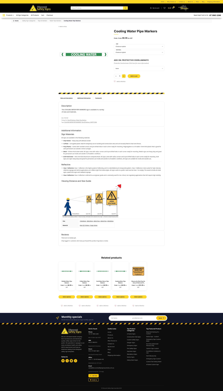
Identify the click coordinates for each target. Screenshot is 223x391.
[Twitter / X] (67, 360)
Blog (109, 352)
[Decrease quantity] (116, 76)
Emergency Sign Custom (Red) (153, 340)
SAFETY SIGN (93, 122)
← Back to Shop (63, 26)
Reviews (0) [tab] (98, 98)
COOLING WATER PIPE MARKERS (72, 122)
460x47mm (103, 221)
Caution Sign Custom (152, 348)
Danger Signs (131, 342)
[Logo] (4, 15)
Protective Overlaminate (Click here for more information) (131, 63)
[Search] (125, 8)
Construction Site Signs (134, 337)
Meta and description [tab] (66, 98)
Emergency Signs (132, 345)
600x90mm (110, 221)
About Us (110, 338)
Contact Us (111, 344)
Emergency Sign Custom (153, 359)
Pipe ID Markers (72, 120)
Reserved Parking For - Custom (153, 333)
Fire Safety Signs (132, 348)
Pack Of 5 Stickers (84, 225)
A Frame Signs (131, 334)
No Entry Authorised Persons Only (152, 344)
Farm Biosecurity (151, 356)
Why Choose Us (112, 341)
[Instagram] (75, 360)
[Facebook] (63, 360)
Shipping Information (114, 355)
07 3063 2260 (215, 15)
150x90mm (83, 221)
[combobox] (97, 8)
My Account (111, 346)
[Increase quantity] (124, 76)
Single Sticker (93, 225)
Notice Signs (130, 357)
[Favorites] (165, 8)
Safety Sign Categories (28, 20)
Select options (67, 297)
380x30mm (90, 221)
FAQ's (109, 349)
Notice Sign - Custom (152, 336)
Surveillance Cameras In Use (153, 352)
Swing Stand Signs (132, 360)
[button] (119, 81)
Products (110, 335)
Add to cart (133, 76)
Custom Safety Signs (133, 340)
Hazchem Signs (131, 351)
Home (109, 332)
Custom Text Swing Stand (153, 361)
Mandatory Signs (132, 354)
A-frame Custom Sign (152, 364)
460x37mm (97, 221)
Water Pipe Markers (55, 20)
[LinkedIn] (71, 360)
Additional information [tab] (84, 98)
